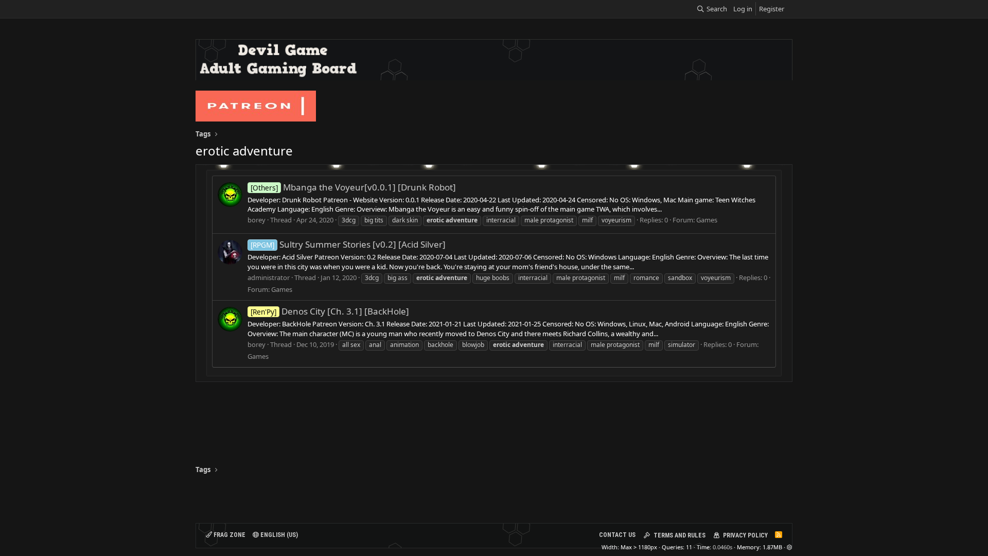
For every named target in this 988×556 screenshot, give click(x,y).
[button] (789, 547)
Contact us (617, 534)
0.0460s (722, 547)
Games (706, 219)
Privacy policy (745, 535)
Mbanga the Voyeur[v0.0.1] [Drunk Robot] (353, 187)
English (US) (278, 534)
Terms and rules (679, 535)
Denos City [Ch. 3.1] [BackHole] (330, 311)
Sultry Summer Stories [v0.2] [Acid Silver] (348, 244)
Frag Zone (228, 534)
